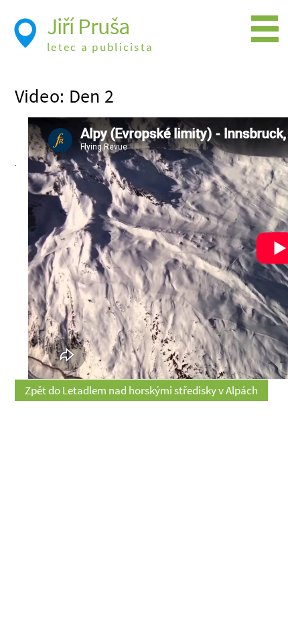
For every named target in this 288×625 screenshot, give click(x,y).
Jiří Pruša (88, 26)
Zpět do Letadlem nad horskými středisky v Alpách (141, 390)
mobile (268, 29)
